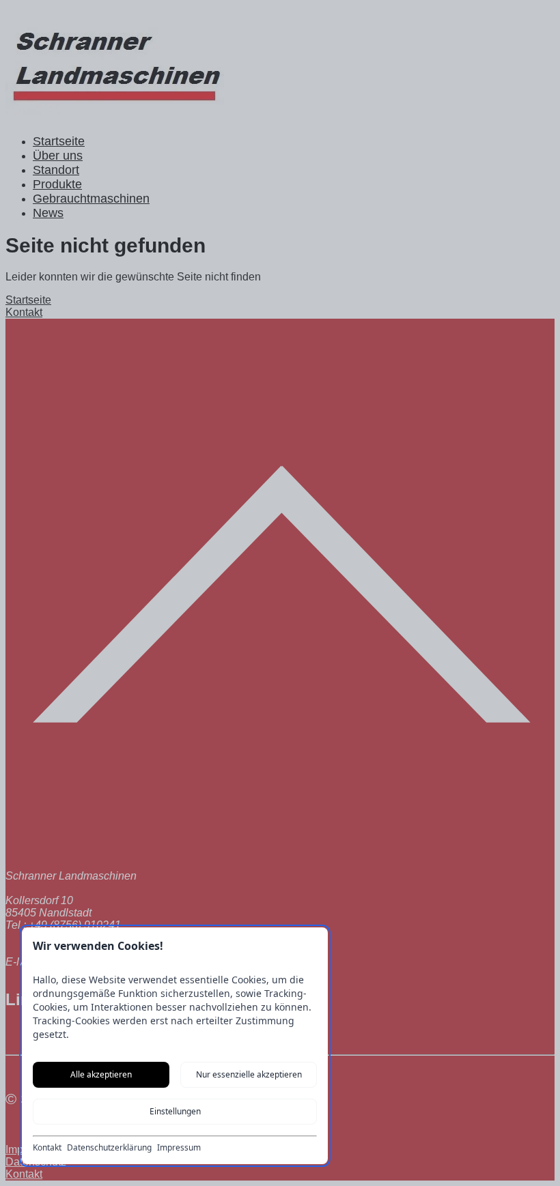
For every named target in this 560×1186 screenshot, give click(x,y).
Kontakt (47, 1147)
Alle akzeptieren (101, 1074)
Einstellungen (175, 1111)
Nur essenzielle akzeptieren (249, 1074)
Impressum (179, 1147)
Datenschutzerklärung (109, 1147)
